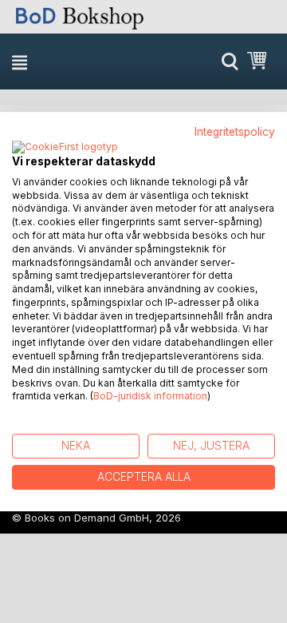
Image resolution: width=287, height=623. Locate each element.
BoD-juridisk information (150, 397)
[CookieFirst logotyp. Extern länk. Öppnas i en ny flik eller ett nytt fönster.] (65, 148)
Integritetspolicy (235, 131)
